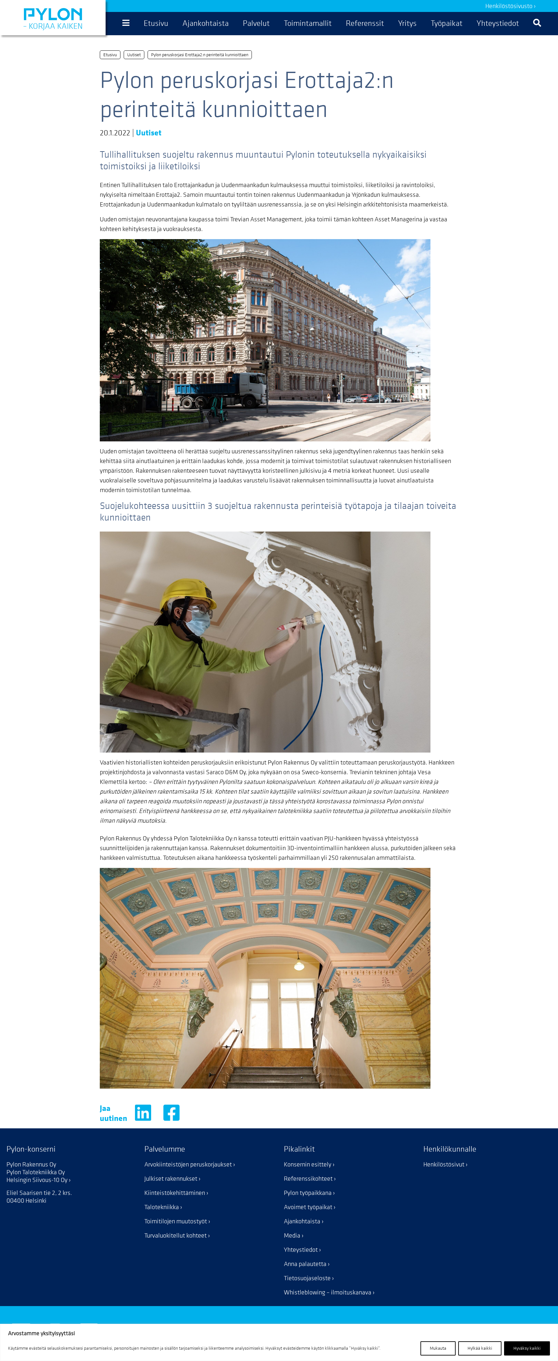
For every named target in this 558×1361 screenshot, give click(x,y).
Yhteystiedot (301, 1250)
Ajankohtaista (302, 1221)
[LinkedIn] (143, 1115)
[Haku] (537, 23)
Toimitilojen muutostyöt (175, 1221)
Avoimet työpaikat (308, 1207)
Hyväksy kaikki (527, 1348)
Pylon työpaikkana (308, 1193)
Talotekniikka (161, 1207)
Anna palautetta (305, 1264)
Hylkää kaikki (480, 1348)
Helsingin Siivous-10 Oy (36, 1180)
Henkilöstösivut (443, 1164)
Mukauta (438, 1348)
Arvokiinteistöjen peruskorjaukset (188, 1164)
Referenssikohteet (308, 1179)
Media (292, 1236)
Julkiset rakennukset (170, 1179)
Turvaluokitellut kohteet (175, 1236)
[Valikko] (126, 23)
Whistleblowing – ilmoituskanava (327, 1292)
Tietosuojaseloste (307, 1278)
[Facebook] (171, 1115)
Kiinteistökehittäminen (174, 1193)
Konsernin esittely (307, 1164)
